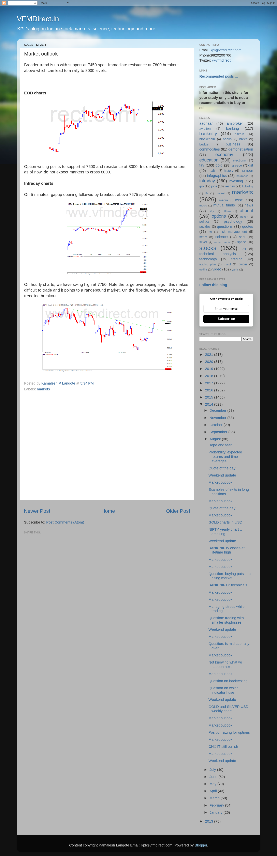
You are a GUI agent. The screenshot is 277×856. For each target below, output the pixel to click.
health (212, 170)
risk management (233, 231)
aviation (205, 128)
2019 (209, 369)
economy (224, 154)
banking (232, 128)
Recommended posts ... (218, 76)
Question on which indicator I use (223, 690)
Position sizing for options (229, 732)
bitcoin (239, 134)
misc (239, 200)
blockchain (207, 139)
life (206, 193)
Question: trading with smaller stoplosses (226, 620)
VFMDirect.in (38, 19)
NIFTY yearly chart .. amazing (225, 531)
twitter (243, 264)
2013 (209, 821)
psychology (233, 221)
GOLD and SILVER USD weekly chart (228, 709)
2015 (209, 397)
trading (237, 259)
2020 (209, 362)
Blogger (201, 845)
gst (250, 165)
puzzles (204, 226)
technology (208, 259)
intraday (207, 180)
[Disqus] (107, 445)
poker (244, 216)
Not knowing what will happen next (225, 664)
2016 (209, 390)
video (217, 269)
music (203, 205)
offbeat (246, 210)
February (217, 805)
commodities (209, 149)
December (218, 410)
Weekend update (222, 475)
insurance (242, 175)
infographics (217, 176)
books (227, 139)
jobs (214, 186)
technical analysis (217, 254)
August (215, 439)
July (213, 770)
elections (239, 160)
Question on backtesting (228, 681)
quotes (247, 226)
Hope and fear (220, 445)
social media (222, 242)
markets (43, 389)
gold (219, 165)
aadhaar (206, 123)
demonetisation (240, 149)
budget (204, 144)
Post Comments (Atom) (65, 522)
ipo (201, 186)
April (213, 791)
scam (203, 237)
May (213, 784)
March (215, 798)
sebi (242, 237)
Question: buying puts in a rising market (229, 576)
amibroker (235, 123)
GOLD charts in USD (225, 522)
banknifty (208, 133)
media (223, 200)
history (228, 170)
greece (237, 165)
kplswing (247, 186)
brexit (243, 139)
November (218, 418)
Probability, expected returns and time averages (225, 456)
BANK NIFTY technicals (227, 585)
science (221, 237)
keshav (229, 186)
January (216, 812)
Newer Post (37, 511)
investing (236, 181)
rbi (210, 231)
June (213, 777)
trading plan (207, 264)
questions (225, 226)
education (208, 159)
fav (201, 165)
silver (203, 242)
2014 (209, 404)
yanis (235, 269)
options (219, 216)
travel (227, 264)
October (216, 425)
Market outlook (220, 482)
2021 (209, 355)
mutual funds (224, 205)
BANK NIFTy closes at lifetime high (226, 550)
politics (204, 221)
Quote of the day (221, 468)
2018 (209, 376)
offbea (227, 211)
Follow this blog (213, 285)
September (218, 432)
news (249, 205)
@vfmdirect (221, 60)
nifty (211, 211)
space (241, 242)
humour (247, 171)
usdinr (203, 269)
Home (108, 511)
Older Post (178, 511)
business (233, 144)
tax (244, 249)
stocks (207, 248)
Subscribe (226, 319)
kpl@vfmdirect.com (226, 50)
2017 (209, 383)
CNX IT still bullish (223, 747)
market (220, 193)
